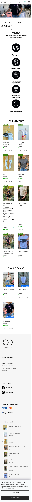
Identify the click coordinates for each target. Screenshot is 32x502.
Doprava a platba (7, 361)
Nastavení (15, 492)
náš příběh (19, 37)
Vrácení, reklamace (7, 363)
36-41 (6, 151)
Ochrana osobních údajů (9, 368)
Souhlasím (15, 498)
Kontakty (4, 373)
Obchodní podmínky (7, 366)
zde (13, 488)
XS (20, 181)
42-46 (10, 151)
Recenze (4, 370)
